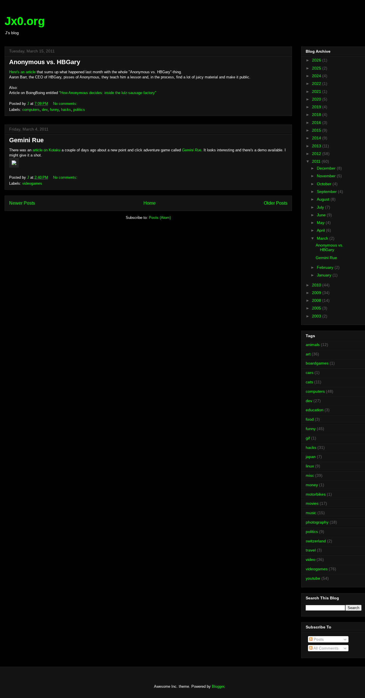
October (324, 184)
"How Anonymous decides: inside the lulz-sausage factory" (107, 93)
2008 (317, 300)
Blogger (218, 686)
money (312, 485)
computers (31, 109)
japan (311, 456)
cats (309, 382)
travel (311, 550)
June (322, 215)
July (321, 207)
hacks (66, 109)
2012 (317, 153)
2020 (317, 99)
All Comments (325, 648)
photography (317, 522)
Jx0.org (25, 21)
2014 (317, 138)
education (314, 410)
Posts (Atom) (160, 217)
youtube (313, 578)
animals (313, 344)
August (323, 199)
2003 (317, 316)
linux (310, 466)
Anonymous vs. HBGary (44, 62)
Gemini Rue (26, 140)
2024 (317, 76)
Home (149, 203)
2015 (317, 130)
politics (79, 109)
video (310, 559)
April (321, 230)
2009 (317, 292)
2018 (317, 114)
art (308, 354)
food (310, 419)
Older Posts (275, 203)
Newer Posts (22, 203)
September (327, 191)
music (311, 512)
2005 (317, 308)
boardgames (317, 363)
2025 (317, 68)
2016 (317, 122)
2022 (317, 83)
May (321, 222)
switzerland (316, 541)
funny (54, 109)
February (325, 267)
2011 (317, 161)
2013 (317, 146)
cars (309, 372)
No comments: (65, 103)
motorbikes (316, 494)
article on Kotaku (46, 150)
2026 (317, 60)
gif (308, 438)
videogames (32, 183)
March (323, 238)
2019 (317, 107)
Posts (318, 639)
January (324, 275)
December (327, 168)
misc (310, 475)
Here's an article (22, 72)
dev (45, 109)
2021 (317, 91)
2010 (317, 285)
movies (312, 503)
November (327, 176)
